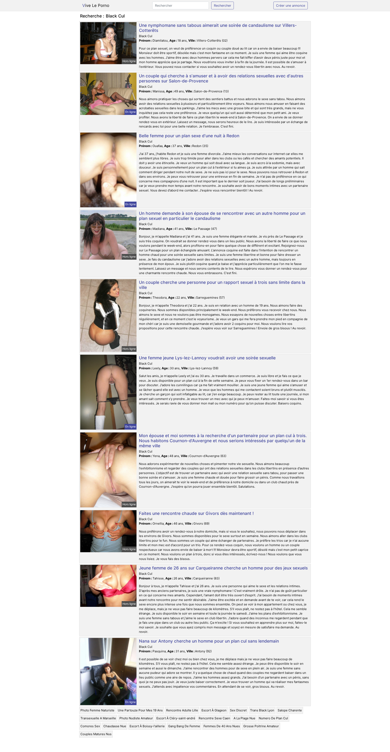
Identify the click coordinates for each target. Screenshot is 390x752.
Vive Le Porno (95, 5)
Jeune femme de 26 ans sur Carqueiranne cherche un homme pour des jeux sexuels (223, 567)
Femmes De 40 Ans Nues (222, 726)
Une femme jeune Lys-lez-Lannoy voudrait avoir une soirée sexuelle (207, 357)
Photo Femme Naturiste (97, 710)
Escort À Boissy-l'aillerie (147, 726)
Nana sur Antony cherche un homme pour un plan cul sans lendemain (209, 641)
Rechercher (222, 5)
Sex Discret (238, 710)
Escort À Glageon (214, 710)
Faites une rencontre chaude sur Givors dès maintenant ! (196, 513)
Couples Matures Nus (96, 734)
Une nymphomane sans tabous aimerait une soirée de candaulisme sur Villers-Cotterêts (218, 28)
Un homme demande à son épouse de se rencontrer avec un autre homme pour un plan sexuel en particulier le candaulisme (222, 216)
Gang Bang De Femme (184, 726)
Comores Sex (90, 726)
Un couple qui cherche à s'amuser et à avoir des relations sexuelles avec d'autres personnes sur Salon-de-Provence (221, 78)
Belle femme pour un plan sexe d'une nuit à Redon (189, 135)
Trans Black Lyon (262, 710)
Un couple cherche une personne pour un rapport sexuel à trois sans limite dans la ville (222, 285)
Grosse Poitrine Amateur (261, 726)
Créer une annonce (290, 5)
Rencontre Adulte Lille (182, 710)
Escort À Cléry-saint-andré (175, 718)
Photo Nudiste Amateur (136, 718)
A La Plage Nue (244, 718)
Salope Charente (290, 710)
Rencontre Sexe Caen (214, 718)
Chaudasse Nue (114, 726)
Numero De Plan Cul (273, 718)
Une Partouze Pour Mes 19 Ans (140, 710)
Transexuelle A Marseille (98, 718)
